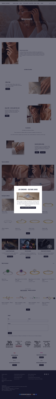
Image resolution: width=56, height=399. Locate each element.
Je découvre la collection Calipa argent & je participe (28, 207)
